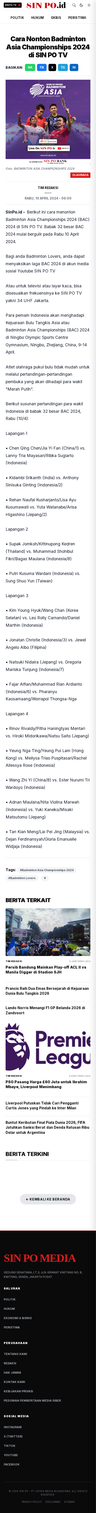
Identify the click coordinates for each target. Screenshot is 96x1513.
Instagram (13, 1427)
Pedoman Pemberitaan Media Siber (32, 1400)
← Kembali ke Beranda (48, 1199)
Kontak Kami (14, 1382)
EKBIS (56, 18)
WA (30, 67)
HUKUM (37, 18)
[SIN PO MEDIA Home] (46, 5)
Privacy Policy (32, 1501)
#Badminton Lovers (21, 878)
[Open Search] (74, 5)
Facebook (12, 1464)
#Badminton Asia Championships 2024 (47, 870)
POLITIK (17, 18)
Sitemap (69, 1501)
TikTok (9, 1446)
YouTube (11, 1455)
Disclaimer (52, 1501)
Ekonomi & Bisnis (18, 1318)
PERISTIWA (77, 18)
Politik (10, 1299)
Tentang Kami (15, 1354)
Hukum (9, 1308)
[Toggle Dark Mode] (81, 5)
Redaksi (10, 1363)
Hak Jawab (12, 1372)
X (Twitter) (13, 1436)
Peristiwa (12, 1327)
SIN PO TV (11, 5)
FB (42, 67)
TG (63, 67)
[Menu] (89, 5)
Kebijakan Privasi (18, 1391)
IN (73, 67)
